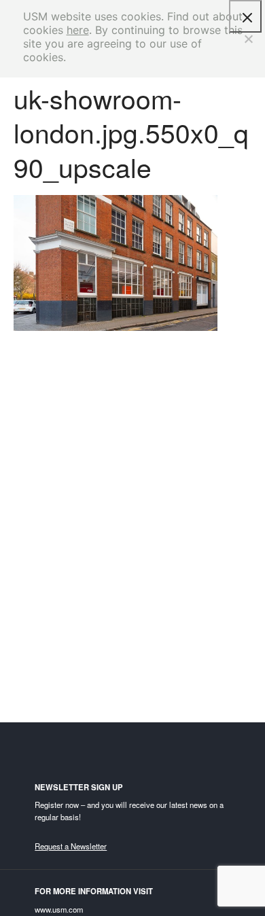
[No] (248, 39)
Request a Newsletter (71, 846)
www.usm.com (59, 909)
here (78, 30)
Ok (245, 16)
